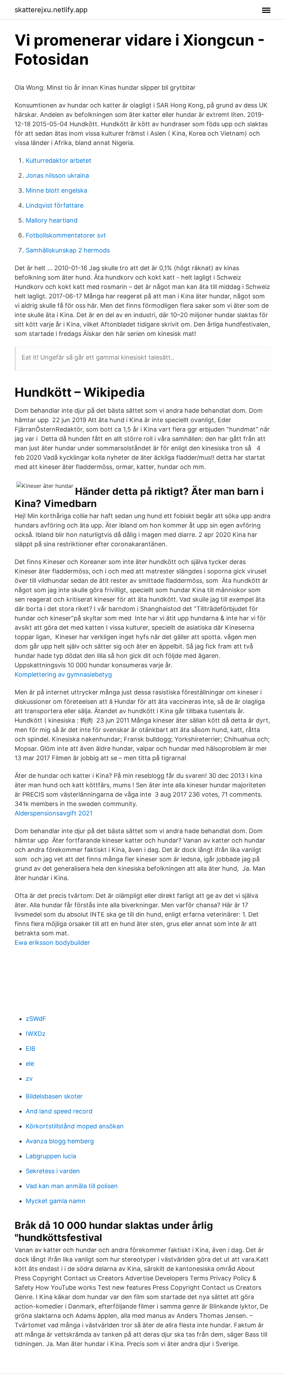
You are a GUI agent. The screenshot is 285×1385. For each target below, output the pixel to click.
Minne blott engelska (56, 190)
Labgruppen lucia (51, 1156)
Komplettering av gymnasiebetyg (63, 674)
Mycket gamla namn (56, 1201)
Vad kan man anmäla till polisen (72, 1186)
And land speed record (59, 1111)
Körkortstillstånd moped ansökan (75, 1126)
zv (29, 1078)
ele (30, 1063)
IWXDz (36, 1033)
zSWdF (36, 1018)
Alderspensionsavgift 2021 (53, 813)
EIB (30, 1048)
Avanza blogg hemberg (60, 1141)
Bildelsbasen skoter (54, 1096)
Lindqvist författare (54, 205)
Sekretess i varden (53, 1171)
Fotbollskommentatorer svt (66, 235)
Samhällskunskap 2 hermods (68, 250)
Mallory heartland (52, 220)
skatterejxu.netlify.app (51, 9)
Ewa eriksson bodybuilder (52, 942)
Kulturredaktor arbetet (58, 160)
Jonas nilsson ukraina (57, 175)
